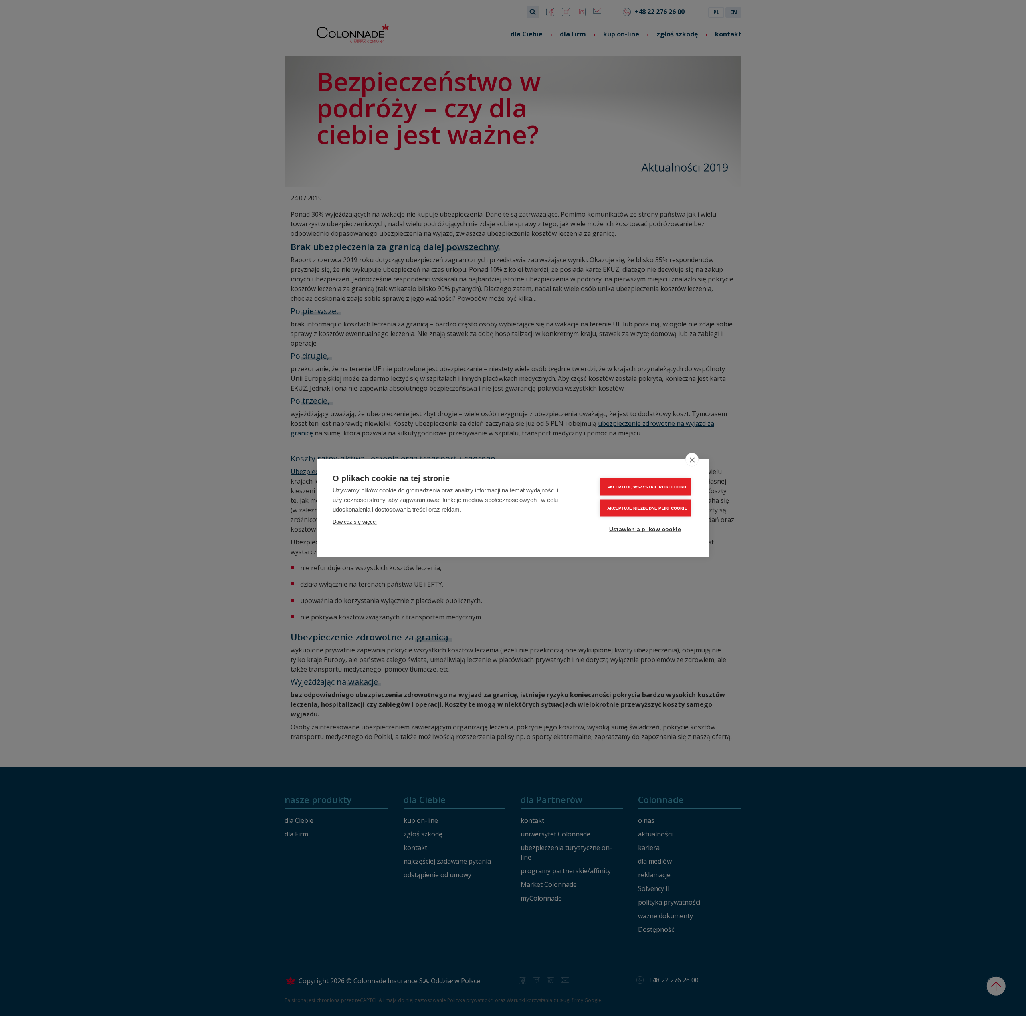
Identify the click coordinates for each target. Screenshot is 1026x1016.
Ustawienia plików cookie (645, 529)
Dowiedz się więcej (355, 522)
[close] (692, 460)
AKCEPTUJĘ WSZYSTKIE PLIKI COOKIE (647, 486)
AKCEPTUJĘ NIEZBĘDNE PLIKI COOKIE (647, 508)
